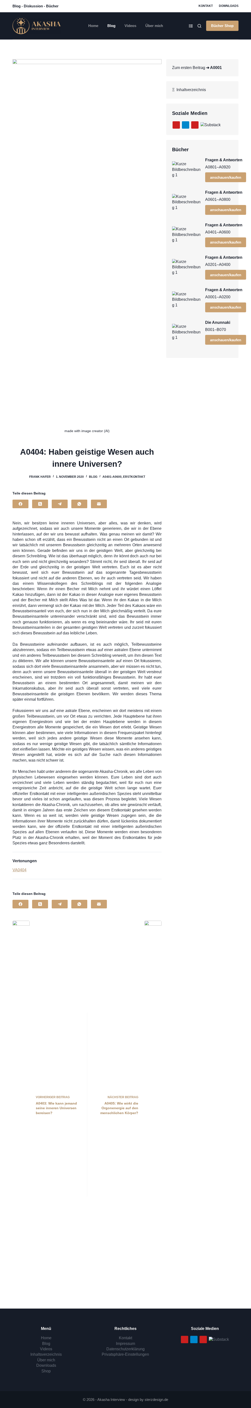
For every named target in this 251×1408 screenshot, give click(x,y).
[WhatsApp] (79, 504)
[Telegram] (60, 504)
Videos (130, 26)
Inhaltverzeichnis (190, 90)
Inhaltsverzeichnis (46, 1354)
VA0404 (19, 870)
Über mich (154, 26)
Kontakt (206, 6)
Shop (46, 1371)
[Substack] (210, 125)
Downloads (228, 6)
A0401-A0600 (112, 476)
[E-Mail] (99, 504)
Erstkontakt (134, 476)
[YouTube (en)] (195, 125)
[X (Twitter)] (40, 504)
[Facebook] (20, 504)
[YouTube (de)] (176, 125)
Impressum (125, 1343)
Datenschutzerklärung (125, 1349)
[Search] (199, 26)
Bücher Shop (222, 26)
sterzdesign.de (156, 1399)
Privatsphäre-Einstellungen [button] (125, 1354)
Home (93, 26)
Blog (111, 26)
